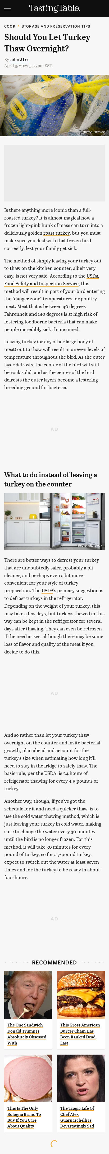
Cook (10, 26)
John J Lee (19, 59)
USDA (47, 590)
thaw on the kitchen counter (40, 268)
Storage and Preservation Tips (56, 26)
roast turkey (56, 232)
